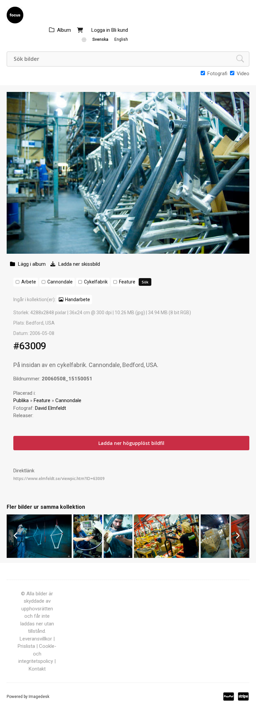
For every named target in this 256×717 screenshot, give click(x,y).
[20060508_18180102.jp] (87, 556)
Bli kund (119, 30)
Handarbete (77, 299)
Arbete (28, 281)
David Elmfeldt (50, 408)
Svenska (100, 39)
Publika (21, 400)
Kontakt (37, 669)
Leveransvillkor (36, 639)
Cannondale (60, 281)
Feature (127, 281)
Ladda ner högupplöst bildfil (131, 443)
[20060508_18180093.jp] (118, 556)
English (121, 39)
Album (64, 30)
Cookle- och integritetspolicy (37, 653)
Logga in (100, 30)
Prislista (26, 646)
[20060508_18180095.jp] (166, 556)
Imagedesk (39, 696)
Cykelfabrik (96, 281)
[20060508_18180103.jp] (215, 556)
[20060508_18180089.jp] (39, 556)
